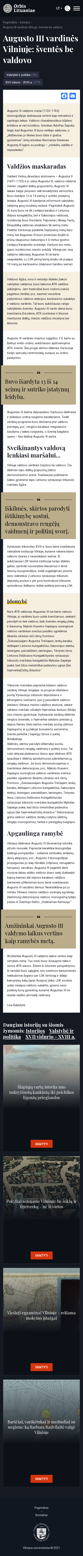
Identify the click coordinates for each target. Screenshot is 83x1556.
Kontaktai (41, 1515)
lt (58, 8)
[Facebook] (64, 96)
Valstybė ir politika (21, 75)
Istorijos (25, 22)
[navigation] (76, 8)
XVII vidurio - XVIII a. (22, 82)
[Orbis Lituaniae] (19, 8)
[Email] (73, 96)
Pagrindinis (10, 22)
